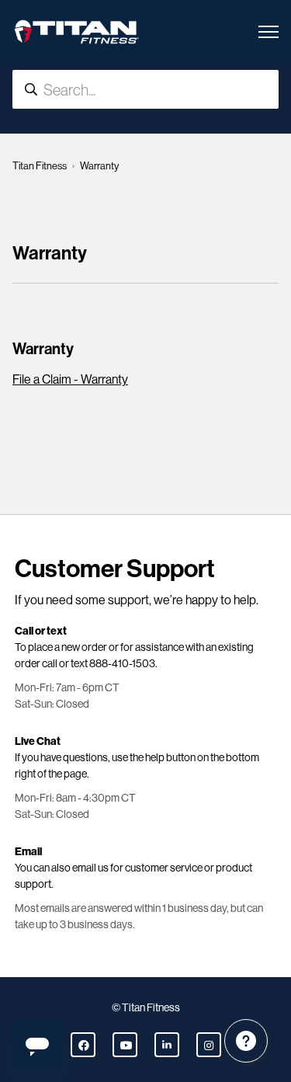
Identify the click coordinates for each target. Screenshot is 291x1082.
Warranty (43, 348)
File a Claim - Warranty (70, 379)
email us (90, 867)
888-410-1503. (123, 663)
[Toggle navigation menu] (268, 32)
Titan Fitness (39, 166)
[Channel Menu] (246, 1041)
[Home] (76, 31)
